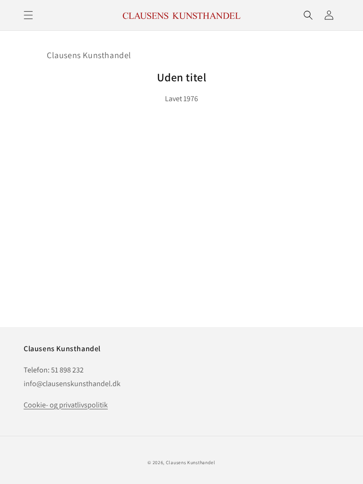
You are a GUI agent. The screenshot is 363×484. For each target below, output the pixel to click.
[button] (28, 15)
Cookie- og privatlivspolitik (66, 405)
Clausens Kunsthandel (89, 55)
